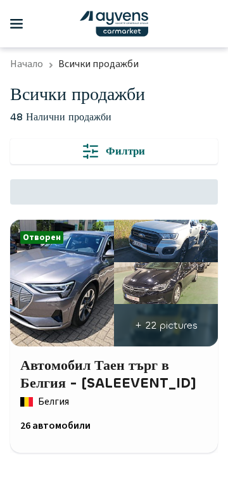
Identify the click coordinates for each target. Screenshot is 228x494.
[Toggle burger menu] (16, 24)
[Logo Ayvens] (114, 24)
